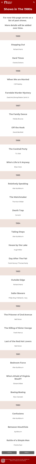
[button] (2, 2)
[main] (18, 9)
